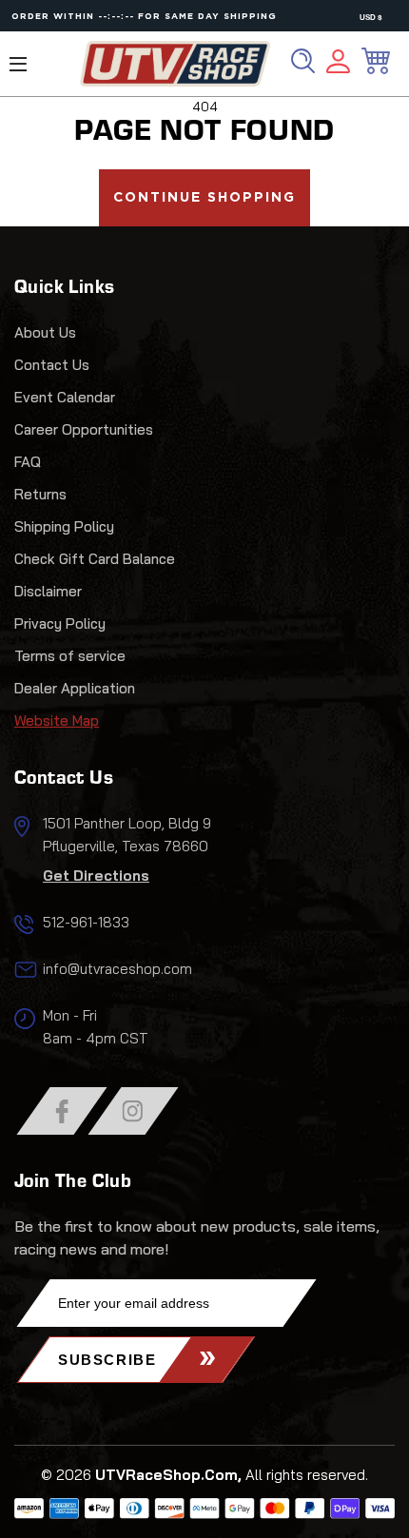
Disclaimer (48, 591)
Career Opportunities (83, 429)
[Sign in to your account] (338, 64)
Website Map (56, 720)
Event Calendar (64, 397)
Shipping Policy (64, 526)
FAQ (27, 462)
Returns (40, 494)
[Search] (303, 61)
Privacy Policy (60, 623)
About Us (45, 332)
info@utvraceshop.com (117, 969)
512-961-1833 (86, 922)
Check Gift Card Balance (94, 559)
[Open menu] (18, 64)
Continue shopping (204, 198)
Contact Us (51, 365)
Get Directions (96, 875)
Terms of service (70, 656)
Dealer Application (74, 688)
